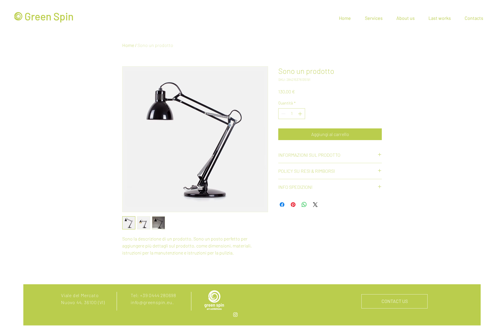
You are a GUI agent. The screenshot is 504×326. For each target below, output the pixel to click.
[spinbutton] (291, 114)
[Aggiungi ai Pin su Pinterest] (293, 204)
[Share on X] (315, 204)
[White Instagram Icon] (235, 315)
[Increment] (300, 114)
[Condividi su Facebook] (282, 204)
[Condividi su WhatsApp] (304, 204)
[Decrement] (282, 114)
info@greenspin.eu (151, 302)
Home (128, 45)
